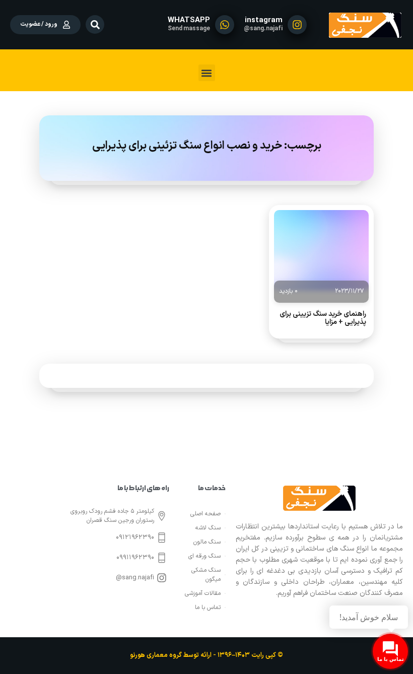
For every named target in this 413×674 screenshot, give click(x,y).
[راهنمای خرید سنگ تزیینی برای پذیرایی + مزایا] (321, 250)
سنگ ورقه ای (204, 556)
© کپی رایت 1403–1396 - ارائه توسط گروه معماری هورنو (206, 655)
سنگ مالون (207, 542)
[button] (95, 24)
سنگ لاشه (208, 527)
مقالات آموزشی (203, 593)
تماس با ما (208, 607)
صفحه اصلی (205, 513)
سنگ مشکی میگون (206, 575)
